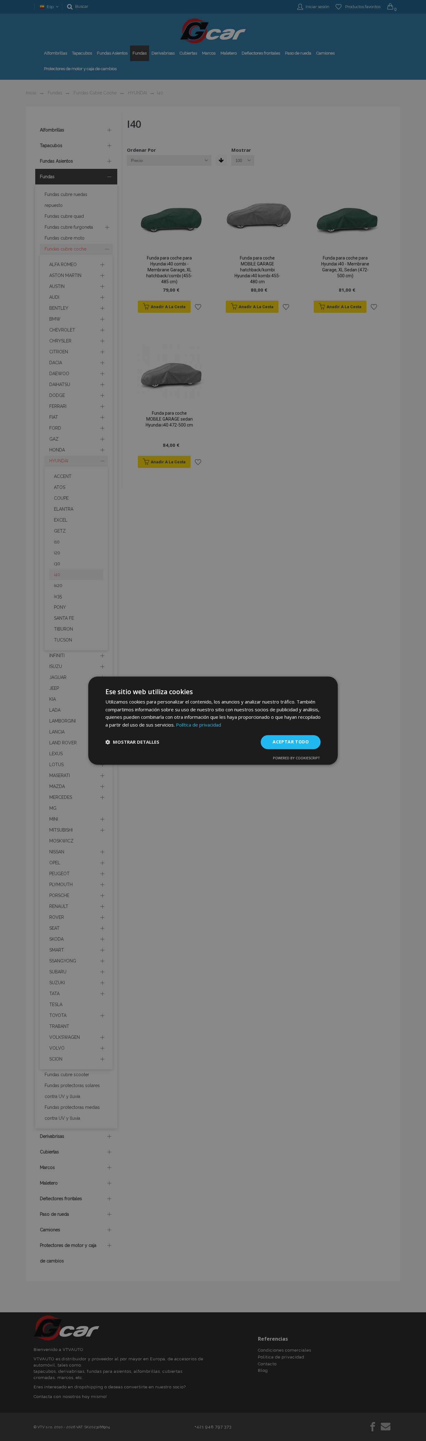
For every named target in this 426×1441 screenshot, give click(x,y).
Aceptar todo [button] (291, 742)
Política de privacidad (198, 725)
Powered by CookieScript (296, 758)
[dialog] (213, 720)
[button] (132, 742)
